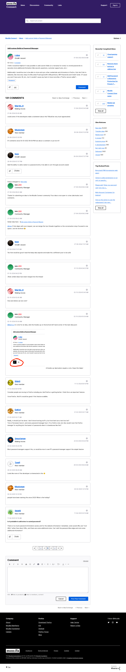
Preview (85, 561)
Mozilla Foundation (13, 629)
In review (17, 63)
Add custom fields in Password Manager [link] (38, 38)
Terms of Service (43, 650)
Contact (77, 650)
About (8, 622)
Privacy (56, 650)
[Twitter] (108, 622)
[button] (9, 87)
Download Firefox (45, 622)
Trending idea (100, 131)
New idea (24, 182)
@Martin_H (11, 325)
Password (12, 80)
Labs (60, 5)
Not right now (99, 148)
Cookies (66, 650)
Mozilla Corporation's (15, 656)
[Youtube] (117, 622)
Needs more (99, 135)
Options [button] (116, 38)
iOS (39, 626)
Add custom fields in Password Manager (22, 48)
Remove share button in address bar (112, 66)
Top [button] (9, 667)
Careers (8, 632)
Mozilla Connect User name (112, 93)
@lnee (9, 226)
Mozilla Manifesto (12, 626)
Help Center (74, 622)
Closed (97, 155)
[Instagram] (113, 622)
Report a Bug (75, 626)
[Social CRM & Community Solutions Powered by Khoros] (115, 668)
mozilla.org (29, 650)
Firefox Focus (43, 632)
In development (100, 145)
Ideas (23, 5)
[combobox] (63, 20)
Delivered (98, 151)
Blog (40, 635)
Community (48, 5)
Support (104, 5)
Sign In (115, 5)
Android (41, 629)
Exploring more (100, 141)
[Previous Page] (34, 548)
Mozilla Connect (11, 5)
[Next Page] (61, 548)
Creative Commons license (75, 658)
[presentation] (10, 564)
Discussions (34, 5)
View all (100, 111)
